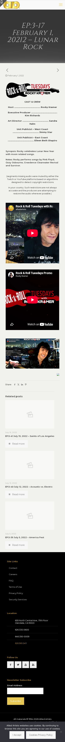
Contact (13, 568)
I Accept (17, 735)
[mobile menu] (60, 4)
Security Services (18, 599)
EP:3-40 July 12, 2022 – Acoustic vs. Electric (29, 486)
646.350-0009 (22, 636)
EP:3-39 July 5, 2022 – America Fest (24, 537)
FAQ (11, 580)
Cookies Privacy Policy (41, 735)
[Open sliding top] (3, 3)
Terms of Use (15, 587)
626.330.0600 (22, 629)
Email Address (14, 685)
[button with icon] (10, 664)
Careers (13, 574)
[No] (61, 731)
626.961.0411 (21, 643)
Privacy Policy (16, 593)
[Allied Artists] (11, 4)
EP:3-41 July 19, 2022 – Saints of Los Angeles (29, 436)
